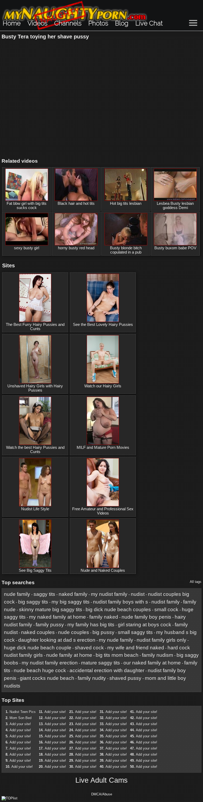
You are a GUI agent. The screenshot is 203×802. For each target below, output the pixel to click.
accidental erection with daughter (107, 670)
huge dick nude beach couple (37, 647)
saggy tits (44, 594)
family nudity (92, 678)
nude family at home (69, 655)
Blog (121, 23)
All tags (195, 582)
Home (12, 23)
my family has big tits (90, 624)
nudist (138, 594)
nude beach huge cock (40, 670)
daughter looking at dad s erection (56, 640)
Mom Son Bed (20, 718)
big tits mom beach (117, 655)
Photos (98, 23)
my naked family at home (57, 617)
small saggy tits (135, 632)
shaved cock (89, 647)
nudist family (165, 602)
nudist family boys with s (120, 602)
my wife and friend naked (135, 647)
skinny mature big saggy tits (50, 609)
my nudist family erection (50, 663)
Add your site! (20, 724)
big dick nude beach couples (118, 609)
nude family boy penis (146, 617)
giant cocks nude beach (47, 678)
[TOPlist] (9, 798)
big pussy (103, 632)
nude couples (73, 632)
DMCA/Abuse (101, 794)
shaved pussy (125, 678)
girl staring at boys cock (144, 624)
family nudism (157, 655)
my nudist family (109, 594)
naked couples (38, 632)
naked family (73, 594)
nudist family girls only (161, 640)
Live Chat (149, 23)
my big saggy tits (71, 602)
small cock (166, 609)
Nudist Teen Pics (23, 712)
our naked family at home (152, 663)
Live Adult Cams (101, 780)
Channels (67, 23)
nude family (17, 594)
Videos (37, 23)
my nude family (116, 640)
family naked (103, 617)
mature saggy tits (100, 663)
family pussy (50, 624)
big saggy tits (33, 602)
